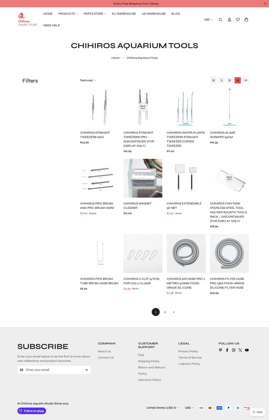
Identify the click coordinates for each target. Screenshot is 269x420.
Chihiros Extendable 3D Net (184, 206)
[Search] (220, 20)
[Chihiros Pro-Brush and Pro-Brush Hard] (99, 178)
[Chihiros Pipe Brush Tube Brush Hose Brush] (99, 253)
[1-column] (213, 80)
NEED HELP (51, 25)
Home (115, 57)
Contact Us (106, 357)
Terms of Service (189, 357)
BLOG (175, 13)
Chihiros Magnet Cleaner (138, 206)
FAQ (141, 355)
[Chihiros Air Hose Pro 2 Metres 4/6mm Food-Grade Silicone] (186, 253)
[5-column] (246, 80)
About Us (104, 351)
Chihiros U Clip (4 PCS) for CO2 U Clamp (141, 281)
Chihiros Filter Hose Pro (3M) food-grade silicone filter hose (227, 283)
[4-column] (238, 80)
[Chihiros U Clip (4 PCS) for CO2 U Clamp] (143, 253)
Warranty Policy (149, 380)
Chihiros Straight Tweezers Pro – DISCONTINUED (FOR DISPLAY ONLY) (139, 139)
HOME (48, 13)
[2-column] (221, 80)
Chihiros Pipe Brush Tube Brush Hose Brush (99, 281)
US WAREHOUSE (154, 13)
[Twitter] (240, 350)
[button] (246, 19)
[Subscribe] (87, 370)
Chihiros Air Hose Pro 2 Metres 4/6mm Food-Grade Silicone (186, 283)
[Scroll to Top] (262, 400)
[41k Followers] (227, 350)
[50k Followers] (234, 350)
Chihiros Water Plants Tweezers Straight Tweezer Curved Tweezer (186, 139)
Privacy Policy (188, 351)
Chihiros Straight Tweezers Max (95, 135)
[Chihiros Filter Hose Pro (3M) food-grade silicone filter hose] (229, 253)
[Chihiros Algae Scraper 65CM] (229, 107)
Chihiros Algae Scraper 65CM (222, 135)
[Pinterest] (220, 350)
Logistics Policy (189, 363)
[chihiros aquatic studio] (27, 19)
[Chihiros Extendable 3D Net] (186, 178)
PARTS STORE (93, 13)
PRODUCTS (66, 13)
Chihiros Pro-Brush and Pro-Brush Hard (97, 206)
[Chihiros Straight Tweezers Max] (99, 107)
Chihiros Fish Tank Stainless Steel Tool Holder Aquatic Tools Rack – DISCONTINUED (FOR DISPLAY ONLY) (228, 212)
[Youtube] (247, 350)
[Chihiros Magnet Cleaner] (143, 178)
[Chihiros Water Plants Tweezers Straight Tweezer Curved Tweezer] (186, 107)
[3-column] (230, 80)
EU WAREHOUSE (124, 13)
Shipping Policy (149, 361)
